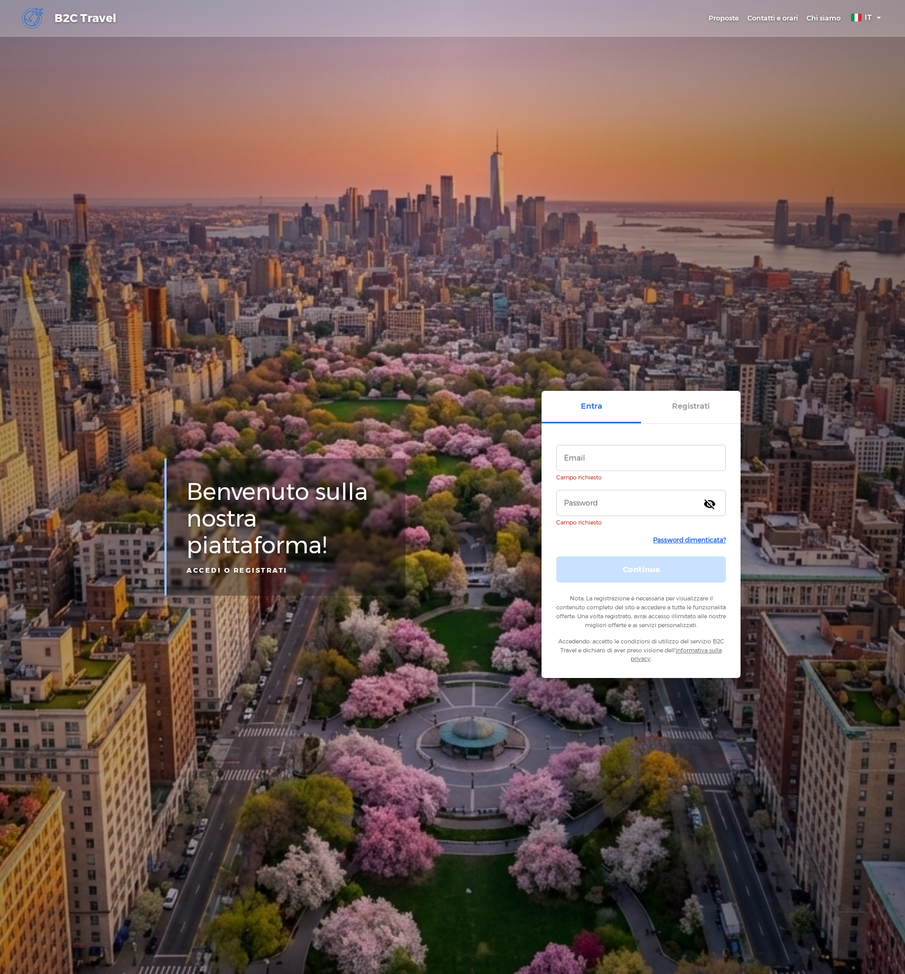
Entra (591, 406)
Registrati (691, 406)
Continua (641, 569)
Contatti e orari (772, 18)
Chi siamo (824, 18)
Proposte (724, 18)
